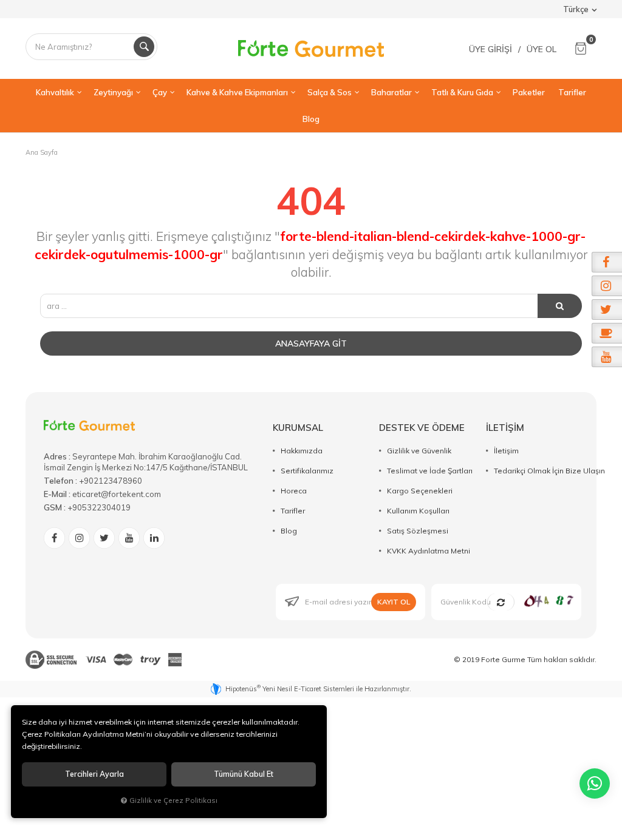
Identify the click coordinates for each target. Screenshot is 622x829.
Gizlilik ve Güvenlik (419, 450)
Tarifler (293, 510)
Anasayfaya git (311, 343)
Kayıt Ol (393, 601)
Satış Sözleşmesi (417, 530)
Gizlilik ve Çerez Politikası (173, 800)
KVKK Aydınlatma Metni (428, 550)
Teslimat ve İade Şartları (430, 470)
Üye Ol (541, 49)
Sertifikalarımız (307, 470)
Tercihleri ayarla (94, 774)
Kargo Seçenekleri (420, 490)
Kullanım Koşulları (418, 510)
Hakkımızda (302, 450)
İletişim (506, 450)
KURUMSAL (298, 427)
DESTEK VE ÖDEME (422, 427)
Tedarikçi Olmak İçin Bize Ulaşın (549, 470)
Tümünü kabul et (243, 774)
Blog (289, 530)
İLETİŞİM (505, 427)
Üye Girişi (490, 49)
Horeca (294, 490)
